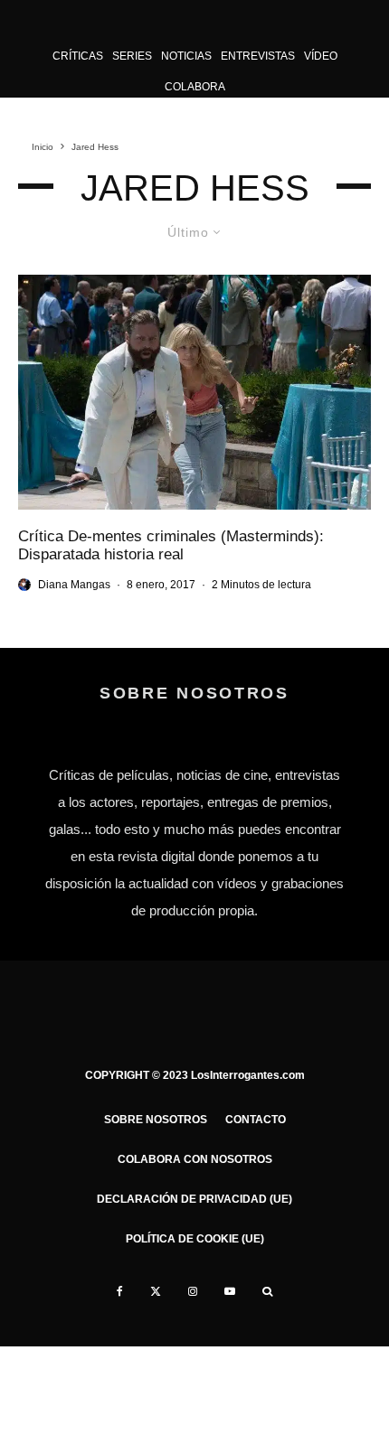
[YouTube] (230, 1291)
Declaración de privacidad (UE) (194, 1199)
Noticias (186, 56)
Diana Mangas (74, 584)
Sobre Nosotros (155, 1119)
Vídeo (320, 56)
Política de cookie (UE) (195, 1239)
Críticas (77, 56)
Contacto (255, 1119)
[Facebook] (120, 1291)
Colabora (195, 86)
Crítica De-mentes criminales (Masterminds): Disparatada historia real (171, 545)
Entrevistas (258, 56)
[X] (156, 1291)
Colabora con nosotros (195, 1159)
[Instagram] (193, 1291)
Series (132, 56)
